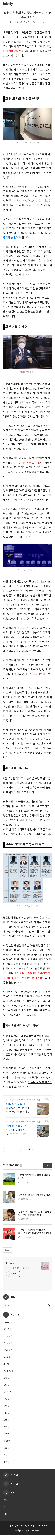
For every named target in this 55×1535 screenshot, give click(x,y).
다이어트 (7, 1392)
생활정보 (7, 1378)
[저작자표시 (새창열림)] (34, 1149)
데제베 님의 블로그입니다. (17, 1268)
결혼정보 (7, 1427)
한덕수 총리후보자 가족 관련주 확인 (34, 1195)
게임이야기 (8, 1350)
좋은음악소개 (9, 1322)
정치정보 (27, 22)
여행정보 (7, 1406)
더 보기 (48, 1165)
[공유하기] (12, 1149)
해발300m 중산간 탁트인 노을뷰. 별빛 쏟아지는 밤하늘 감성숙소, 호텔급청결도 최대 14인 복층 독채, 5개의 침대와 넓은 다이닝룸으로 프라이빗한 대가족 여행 (18, 1110)
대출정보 (7, 1462)
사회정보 (7, 1420)
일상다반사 (8, 1357)
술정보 (6, 1455)
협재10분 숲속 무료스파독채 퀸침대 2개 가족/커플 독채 (18, 1126)
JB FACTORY (34, 1530)
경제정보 (7, 1385)
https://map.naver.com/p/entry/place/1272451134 (24, 1121)
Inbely (10, 1263)
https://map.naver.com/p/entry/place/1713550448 (24, 1099)
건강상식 (7, 1399)
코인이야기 (8, 1336)
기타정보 (7, 1413)
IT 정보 (6, 1441)
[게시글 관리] (16, 1149)
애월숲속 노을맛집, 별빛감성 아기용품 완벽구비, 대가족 (17, 1104)
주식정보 (7, 1364)
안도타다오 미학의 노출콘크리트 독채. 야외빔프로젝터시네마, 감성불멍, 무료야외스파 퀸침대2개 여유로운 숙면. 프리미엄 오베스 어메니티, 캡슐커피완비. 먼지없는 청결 (18, 1132)
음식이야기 (8, 1343)
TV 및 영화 (8, 1371)
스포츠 (6, 1434)
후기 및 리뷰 (8, 1329)
